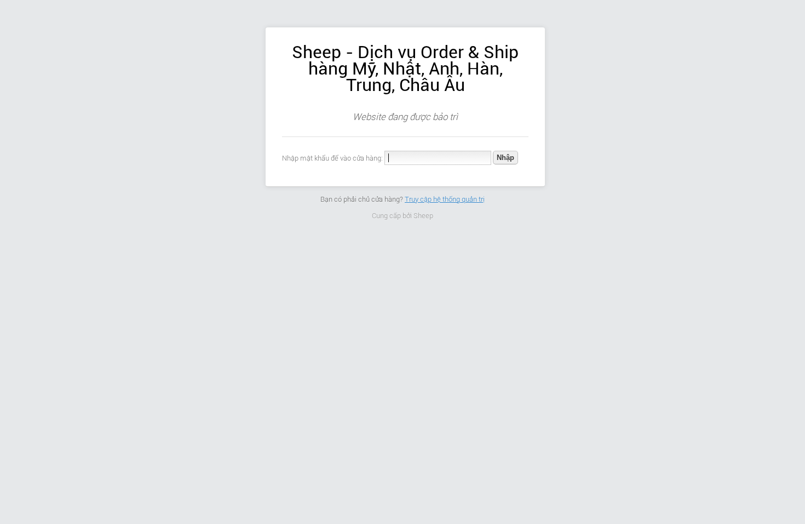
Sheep (423, 216)
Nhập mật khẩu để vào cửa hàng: (332, 158)
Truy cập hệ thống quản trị (445, 199)
